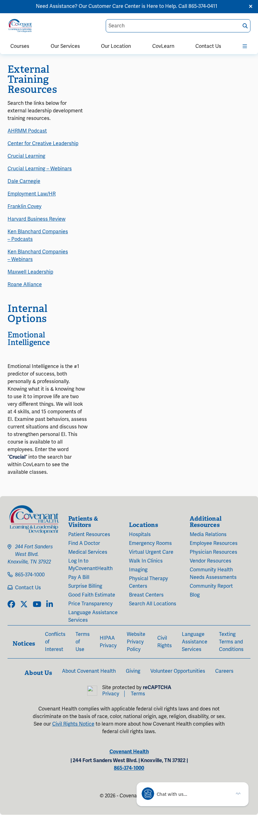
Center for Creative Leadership (43, 143)
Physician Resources (213, 552)
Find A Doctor (84, 543)
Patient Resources (89, 534)
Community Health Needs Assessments (213, 573)
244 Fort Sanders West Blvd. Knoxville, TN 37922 (30, 554)
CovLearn (163, 46)
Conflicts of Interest (55, 642)
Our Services (65, 46)
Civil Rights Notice (73, 724)
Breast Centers (146, 595)
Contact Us (208, 46)
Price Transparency (90, 604)
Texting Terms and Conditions (231, 642)
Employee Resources (214, 543)
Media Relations (208, 534)
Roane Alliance (25, 284)
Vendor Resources (210, 561)
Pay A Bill (78, 577)
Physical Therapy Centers (148, 582)
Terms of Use (83, 642)
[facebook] (11, 604)
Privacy (110, 694)
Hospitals (140, 534)
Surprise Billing (85, 586)
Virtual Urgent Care (151, 552)
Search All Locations (152, 604)
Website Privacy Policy (136, 642)
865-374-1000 (30, 575)
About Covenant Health (89, 671)
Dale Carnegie (24, 181)
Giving (133, 671)
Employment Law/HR (32, 194)
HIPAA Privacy (108, 642)
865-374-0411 (202, 6)
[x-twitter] (24, 604)
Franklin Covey (25, 206)
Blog (195, 595)
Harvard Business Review (36, 219)
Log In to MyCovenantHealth (90, 565)
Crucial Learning (26, 156)
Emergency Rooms (150, 543)
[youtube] (37, 604)
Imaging (138, 570)
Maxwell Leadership (30, 272)
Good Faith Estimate (91, 595)
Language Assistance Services (93, 616)
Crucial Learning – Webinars (40, 169)
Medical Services (87, 552)
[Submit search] (245, 26)
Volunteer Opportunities (177, 671)
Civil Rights (164, 642)
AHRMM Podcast (27, 131)
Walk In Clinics (146, 561)
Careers (224, 671)
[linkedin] (49, 604)
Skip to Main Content (5, 5)
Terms (138, 694)
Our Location (116, 46)
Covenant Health (129, 752)
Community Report (211, 586)
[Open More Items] (245, 45)
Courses (19, 46)
